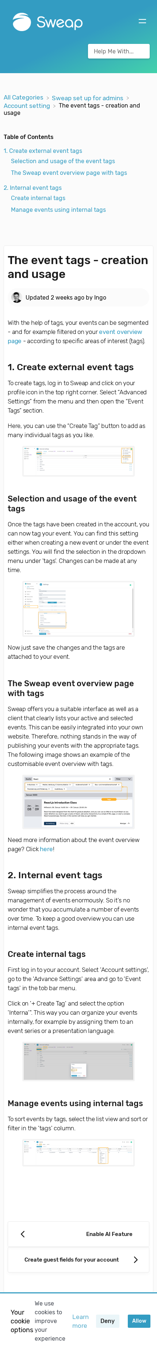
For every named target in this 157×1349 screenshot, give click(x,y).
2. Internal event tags (33, 187)
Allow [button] (139, 1321)
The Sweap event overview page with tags (69, 172)
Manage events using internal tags (58, 209)
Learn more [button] (80, 1321)
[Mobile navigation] (142, 22)
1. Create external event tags (43, 150)
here (46, 849)
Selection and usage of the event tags (63, 161)
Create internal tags (38, 198)
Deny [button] (107, 1321)
